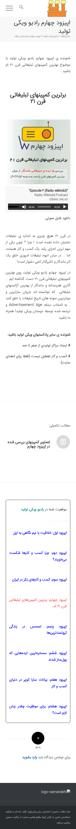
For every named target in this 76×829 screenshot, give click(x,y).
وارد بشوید (29, 757)
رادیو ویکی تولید (50, 36)
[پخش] (64, 207)
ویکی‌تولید (65, 36)
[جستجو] (20, 8)
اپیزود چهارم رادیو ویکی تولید (42, 27)
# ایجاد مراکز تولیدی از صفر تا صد (46, 345)
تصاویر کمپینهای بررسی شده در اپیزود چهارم (29, 444)
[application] (38, 206)
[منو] (11, 8)
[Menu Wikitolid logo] (44, 8)
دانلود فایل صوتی (57, 218)
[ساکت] (24, 207)
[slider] (14, 206)
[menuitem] (20, 8)
